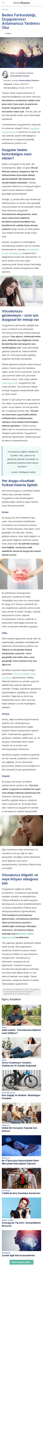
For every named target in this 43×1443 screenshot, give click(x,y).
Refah (4, 1027)
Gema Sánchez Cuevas (19, 76)
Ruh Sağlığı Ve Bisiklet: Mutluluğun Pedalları (21, 1097)
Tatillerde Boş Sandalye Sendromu (21, 1193)
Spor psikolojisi (8, 1093)
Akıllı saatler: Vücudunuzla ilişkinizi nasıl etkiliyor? (21, 1031)
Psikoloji (5, 9)
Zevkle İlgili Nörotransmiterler (18, 1255)
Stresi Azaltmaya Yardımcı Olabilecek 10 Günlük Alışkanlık (19, 1064)
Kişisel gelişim (7, 1220)
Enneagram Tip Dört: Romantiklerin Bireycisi (21, 1224)
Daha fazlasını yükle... (21, 1262)
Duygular (6, 1191)
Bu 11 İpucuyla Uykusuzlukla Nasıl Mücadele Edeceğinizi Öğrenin (20, 1162)
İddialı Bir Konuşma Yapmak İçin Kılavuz (19, 1129)
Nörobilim (6, 1253)
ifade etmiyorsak (10, 383)
